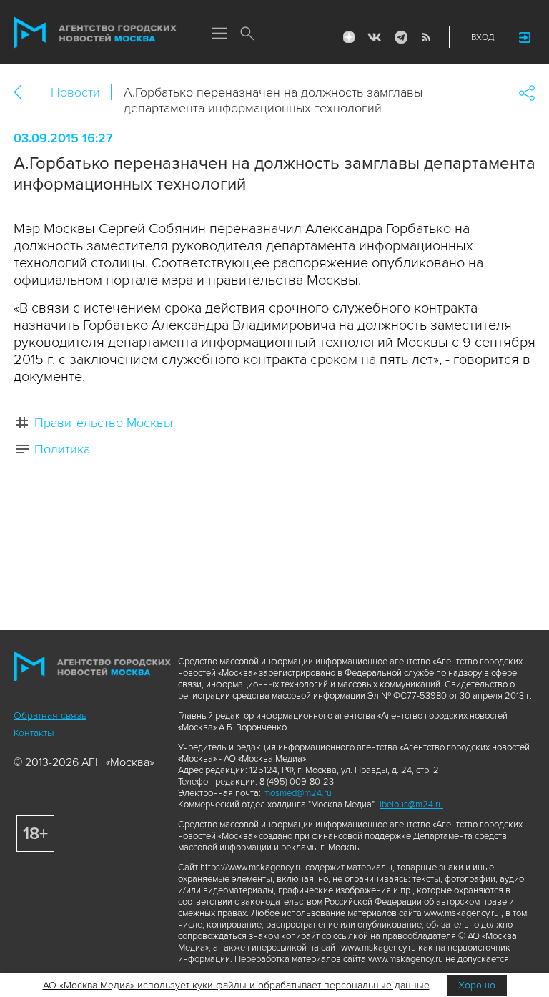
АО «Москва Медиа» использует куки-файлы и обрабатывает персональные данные (236, 985)
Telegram (400, 37)
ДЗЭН (349, 37)
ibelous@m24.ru (411, 804)
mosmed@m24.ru (297, 793)
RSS (426, 37)
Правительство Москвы (103, 423)
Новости (75, 92)
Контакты (34, 733)
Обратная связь (50, 715)
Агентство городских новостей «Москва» (95, 32)
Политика (62, 449)
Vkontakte (374, 37)
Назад (27, 92)
